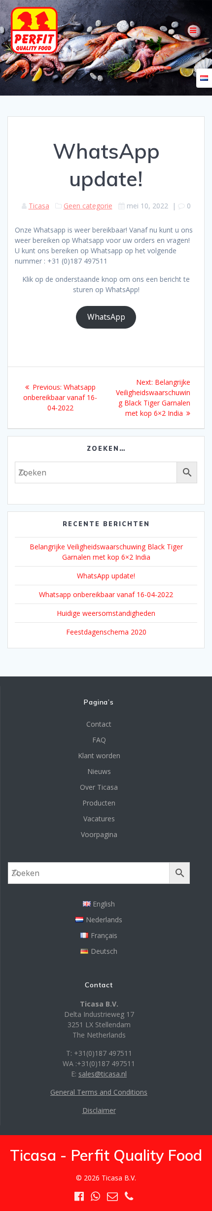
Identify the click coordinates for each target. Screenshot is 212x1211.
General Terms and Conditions (98, 1092)
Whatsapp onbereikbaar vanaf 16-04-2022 (106, 594)
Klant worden (99, 755)
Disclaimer (99, 1110)
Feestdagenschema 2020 (106, 632)
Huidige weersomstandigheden (106, 613)
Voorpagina (99, 834)
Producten (98, 802)
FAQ (99, 739)
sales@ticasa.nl (102, 1073)
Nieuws (99, 771)
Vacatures (99, 818)
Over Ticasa (99, 787)
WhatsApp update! (106, 575)
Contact (98, 724)
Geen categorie (88, 205)
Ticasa (39, 205)
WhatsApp (106, 316)
